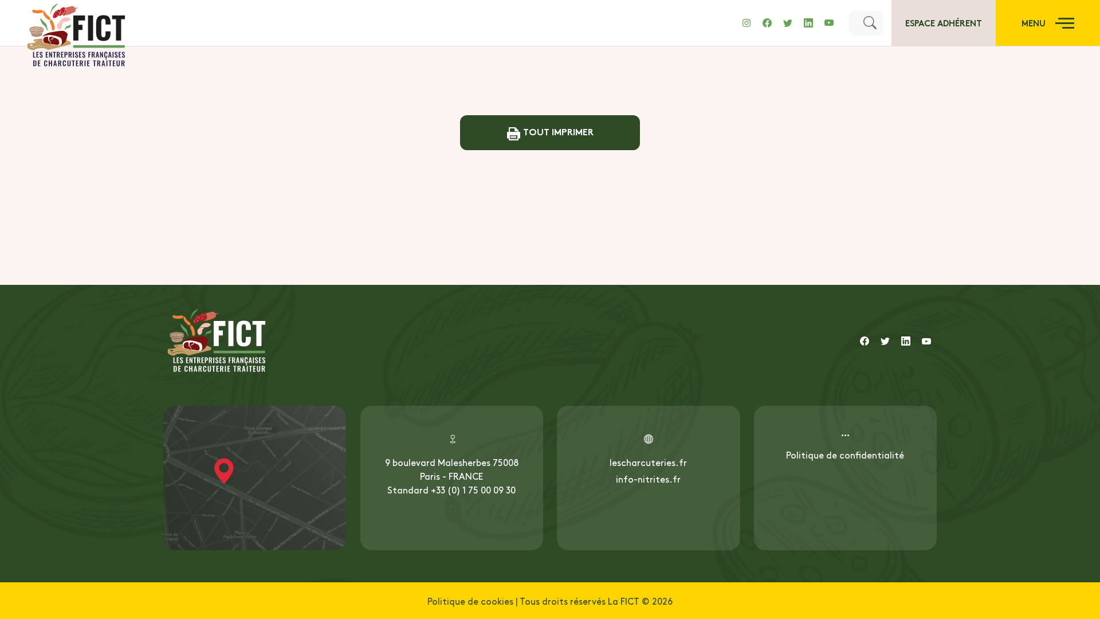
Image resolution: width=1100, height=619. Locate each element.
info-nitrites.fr (648, 478)
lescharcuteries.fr (648, 462)
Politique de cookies (470, 600)
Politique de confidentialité (845, 454)
